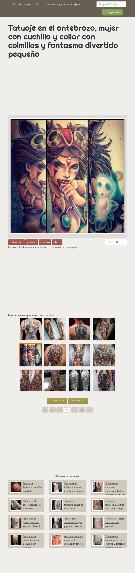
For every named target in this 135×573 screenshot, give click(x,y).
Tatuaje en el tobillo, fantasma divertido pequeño (73, 487)
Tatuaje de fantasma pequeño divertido (32, 487)
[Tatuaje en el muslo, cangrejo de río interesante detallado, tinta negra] (104, 380)
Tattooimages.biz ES (25, 4)
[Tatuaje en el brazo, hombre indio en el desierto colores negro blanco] (79, 380)
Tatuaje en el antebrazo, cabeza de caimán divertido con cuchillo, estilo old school (25, 509)
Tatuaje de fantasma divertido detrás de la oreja (114, 505)
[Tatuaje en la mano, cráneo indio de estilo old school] (31, 380)
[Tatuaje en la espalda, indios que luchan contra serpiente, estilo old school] (104, 355)
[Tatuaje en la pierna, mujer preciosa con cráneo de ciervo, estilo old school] (79, 355)
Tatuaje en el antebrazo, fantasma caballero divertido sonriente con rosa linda (108, 491)
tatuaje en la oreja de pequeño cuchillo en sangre (73, 540)
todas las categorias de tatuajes (62, 4)
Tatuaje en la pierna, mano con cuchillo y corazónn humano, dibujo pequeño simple (108, 544)
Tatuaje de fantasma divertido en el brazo (73, 505)
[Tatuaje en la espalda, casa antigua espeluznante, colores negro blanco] (31, 329)
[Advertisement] (46, 86)
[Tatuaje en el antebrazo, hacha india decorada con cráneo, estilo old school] (55, 380)
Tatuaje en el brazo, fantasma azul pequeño (115, 522)
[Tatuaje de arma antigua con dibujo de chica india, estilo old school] (16, 176)
